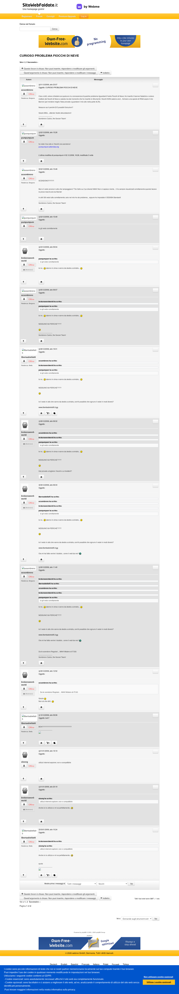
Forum (39, 16)
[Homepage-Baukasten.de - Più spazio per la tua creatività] (48, 6)
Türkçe (126, 964)
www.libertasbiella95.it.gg (48, 407)
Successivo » (32, 62)
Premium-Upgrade (67, 16)
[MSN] (54, 413)
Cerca (54, 28)
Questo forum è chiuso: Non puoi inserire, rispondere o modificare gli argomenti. (59, 68)
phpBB (84, 932)
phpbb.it (89, 935)
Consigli (51, 16)
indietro (105, 72)
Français (85, 964)
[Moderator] (29, 270)
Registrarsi (27, 16)
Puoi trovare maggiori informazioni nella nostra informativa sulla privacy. (40, 989)
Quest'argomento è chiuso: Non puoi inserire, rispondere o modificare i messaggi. (59, 72)
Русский (115, 964)
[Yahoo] (47, 413)
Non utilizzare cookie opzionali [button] (158, 977)
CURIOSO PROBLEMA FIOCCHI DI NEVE (49, 55)
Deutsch (53, 964)
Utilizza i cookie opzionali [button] (159, 982)
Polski (105, 964)
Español (74, 964)
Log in (84, 16)
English (64, 964)
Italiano (96, 964)
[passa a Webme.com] (88, 4)
